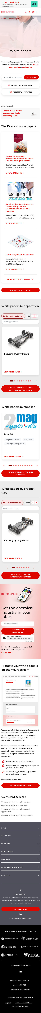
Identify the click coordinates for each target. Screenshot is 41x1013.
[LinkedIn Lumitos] (20, 971)
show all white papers (20, 290)
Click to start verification (20, 639)
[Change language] (33, 12)
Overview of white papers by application (16, 815)
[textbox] (20, 321)
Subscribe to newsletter (18, 631)
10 (31, 465)
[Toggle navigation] (38, 12)
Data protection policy (20, 1006)
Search (32, 77)
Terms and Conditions (23, 1003)
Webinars (5, 859)
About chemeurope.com (20, 989)
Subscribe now (20, 909)
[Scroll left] (33, 316)
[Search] (25, 12)
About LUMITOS (19, 985)
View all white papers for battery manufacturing (20, 388)
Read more (6, 652)
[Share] (29, 12)
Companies (6, 836)
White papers (7, 851)
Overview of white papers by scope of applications (15, 810)
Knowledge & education (12, 867)
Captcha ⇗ (28, 641)
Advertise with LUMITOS (19, 980)
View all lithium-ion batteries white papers (20, 575)
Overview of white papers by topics (14, 805)
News (3, 828)
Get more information (20, 785)
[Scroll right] (36, 316)
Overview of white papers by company (16, 802)
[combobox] (20, 321)
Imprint (8, 1003)
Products (5, 844)
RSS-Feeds (5, 875)
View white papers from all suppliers (20, 473)
